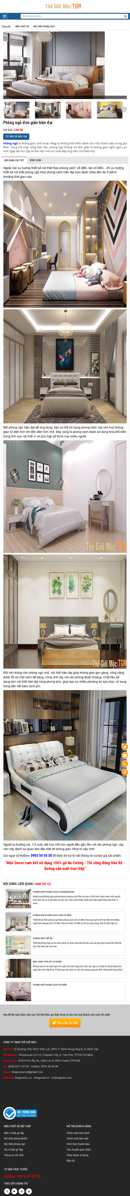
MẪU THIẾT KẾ (22, 26)
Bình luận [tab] (35, 160)
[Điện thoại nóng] (125, 763)
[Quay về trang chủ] (125, 747)
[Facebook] (125, 772)
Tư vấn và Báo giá (16, 136)
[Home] (63, 6)
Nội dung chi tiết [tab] (14, 160)
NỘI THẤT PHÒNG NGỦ (44, 26)
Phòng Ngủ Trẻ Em (42, 938)
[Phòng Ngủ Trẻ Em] (18, 945)
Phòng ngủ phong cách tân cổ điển (52, 915)
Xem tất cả (43, 884)
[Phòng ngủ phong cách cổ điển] (18, 991)
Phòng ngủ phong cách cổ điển (50, 984)
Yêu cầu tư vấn (67, 1023)
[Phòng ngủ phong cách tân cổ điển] (18, 921)
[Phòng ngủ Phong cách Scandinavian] (18, 898)
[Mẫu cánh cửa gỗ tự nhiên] (18, 968)
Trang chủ (6, 26)
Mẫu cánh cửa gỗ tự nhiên (47, 961)
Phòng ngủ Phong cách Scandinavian (53, 891)
